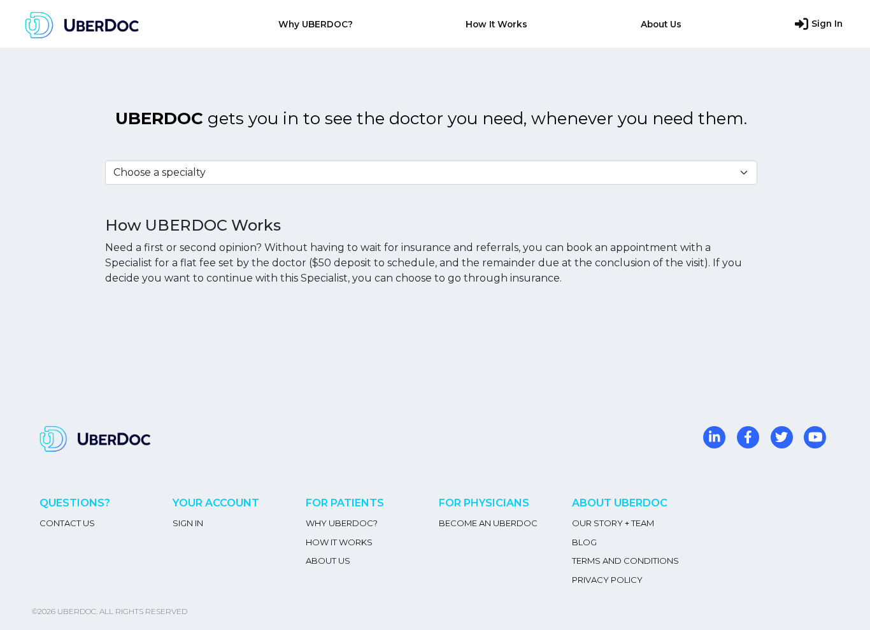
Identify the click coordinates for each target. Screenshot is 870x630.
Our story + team (613, 523)
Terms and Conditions (625, 560)
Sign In (827, 23)
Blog (584, 542)
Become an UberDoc (488, 523)
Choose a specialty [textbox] (159, 172)
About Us (661, 24)
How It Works (496, 24)
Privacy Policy (607, 580)
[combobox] (431, 173)
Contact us (67, 523)
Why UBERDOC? (315, 24)
